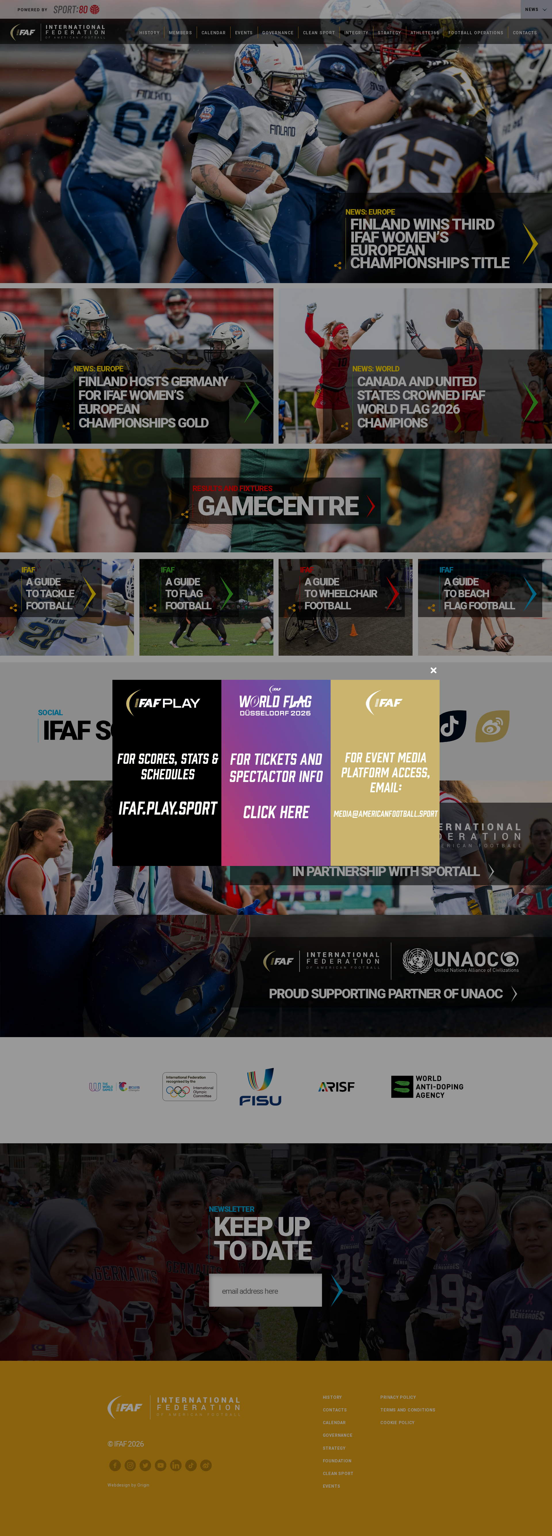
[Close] (433, 670)
